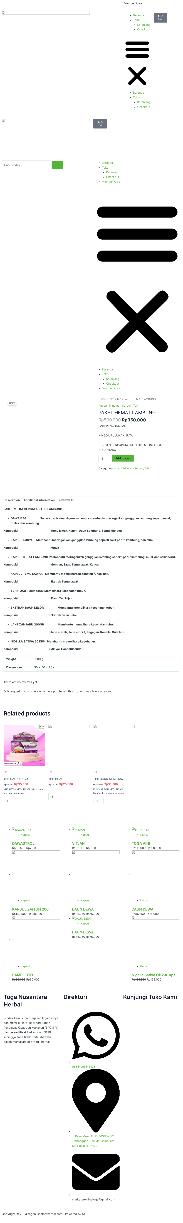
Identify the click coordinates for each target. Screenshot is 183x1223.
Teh (119, 399)
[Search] (57, 165)
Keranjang (143, 24)
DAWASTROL (23, 843)
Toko (136, 20)
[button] (137, 63)
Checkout (143, 29)
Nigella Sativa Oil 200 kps (153, 975)
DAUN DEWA (83, 909)
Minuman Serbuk (120, 405)
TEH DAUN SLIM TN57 (108, 778)
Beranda (138, 15)
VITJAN (78, 843)
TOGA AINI (141, 843)
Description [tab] (12, 500)
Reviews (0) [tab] (67, 500)
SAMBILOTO (22, 975)
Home (102, 399)
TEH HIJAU (55, 778)
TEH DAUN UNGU (16, 778)
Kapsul (102, 405)
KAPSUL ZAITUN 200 (30, 909)
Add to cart (123, 458)
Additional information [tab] (39, 500)
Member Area (133, 3)
